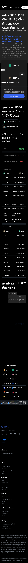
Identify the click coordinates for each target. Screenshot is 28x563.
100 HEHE (6, 257)
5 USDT (6, 182)
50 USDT (6, 195)
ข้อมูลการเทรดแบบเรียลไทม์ (8, 470)
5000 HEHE (7, 271)
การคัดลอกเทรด (5, 456)
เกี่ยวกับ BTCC (5, 497)
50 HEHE (6, 253)
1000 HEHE (7, 266)
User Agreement (5, 511)
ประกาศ (3, 501)
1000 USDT (7, 208)
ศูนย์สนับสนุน (5, 482)
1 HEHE (6, 235)
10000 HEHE (7, 275)
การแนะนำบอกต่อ (6, 466)
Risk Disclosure (5, 516)
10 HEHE (6, 244)
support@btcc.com (6, 528)
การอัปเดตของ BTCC (7, 499)
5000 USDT (5, 214)
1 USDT (6, 178)
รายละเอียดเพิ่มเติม (13, 96)
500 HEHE (6, 262)
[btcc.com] (5, 7)
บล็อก (3, 480)
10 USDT (6, 186)
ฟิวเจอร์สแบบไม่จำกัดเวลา (8, 453)
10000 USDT (5, 220)
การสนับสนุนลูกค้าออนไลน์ (8, 524)
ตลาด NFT (4, 489)
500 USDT (6, 204)
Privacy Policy (5, 513)
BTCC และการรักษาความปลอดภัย (10, 504)
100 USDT (6, 200)
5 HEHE (6, 240)
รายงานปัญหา (5, 526)
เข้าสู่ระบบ (17, 7)
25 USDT (6, 191)
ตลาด (3, 473)
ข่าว (3, 485)
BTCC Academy (5, 487)
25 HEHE (6, 249)
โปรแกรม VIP (5, 468)
